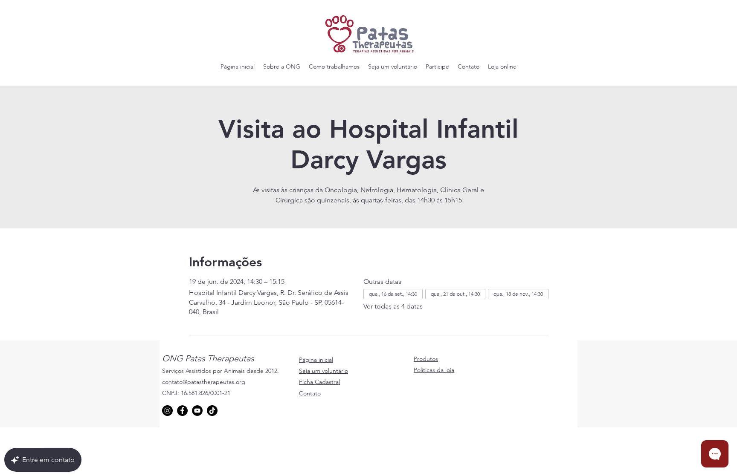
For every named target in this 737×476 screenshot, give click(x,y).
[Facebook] (182, 410)
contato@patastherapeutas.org (203, 382)
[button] (282, 66)
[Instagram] (167, 410)
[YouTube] (197, 410)
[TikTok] (212, 410)
